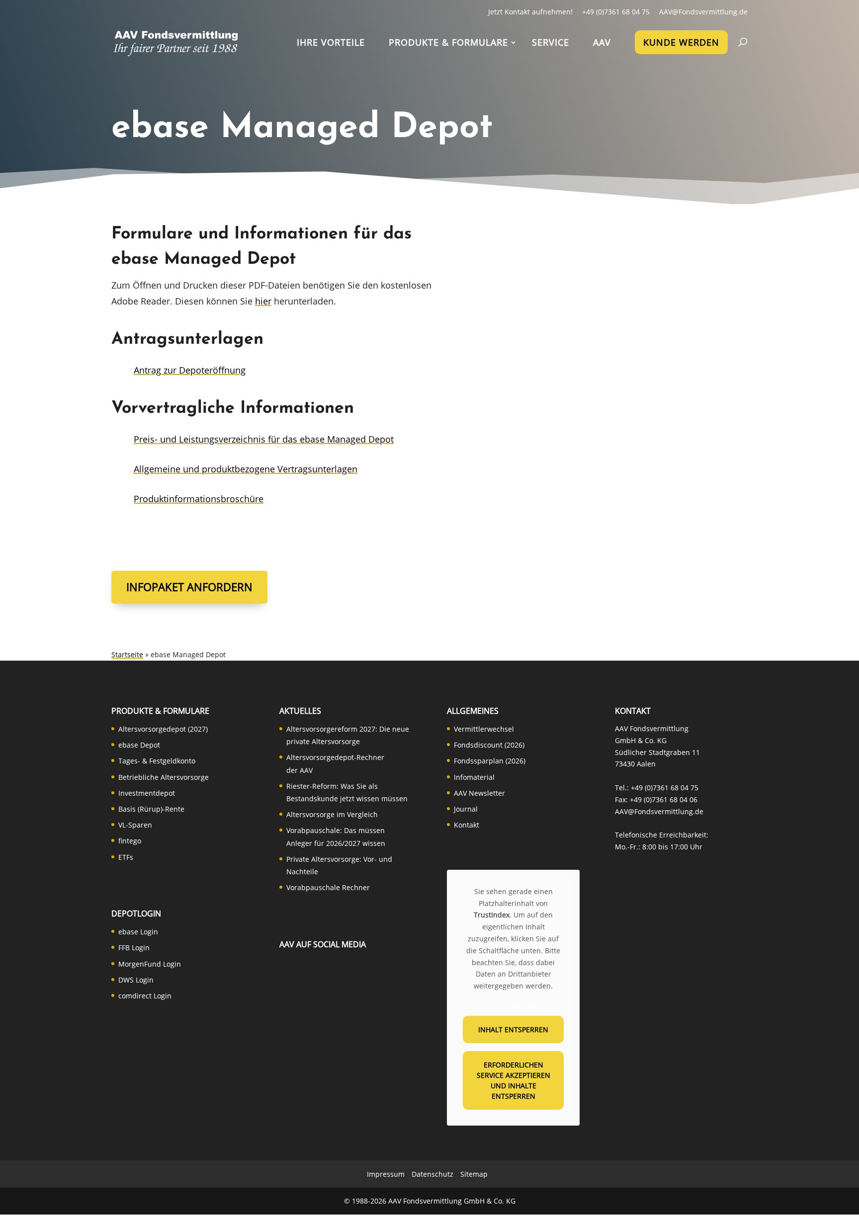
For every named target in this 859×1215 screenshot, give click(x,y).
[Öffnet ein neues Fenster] (291, 978)
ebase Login (138, 931)
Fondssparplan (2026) (489, 760)
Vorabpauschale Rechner (328, 887)
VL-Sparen (135, 825)
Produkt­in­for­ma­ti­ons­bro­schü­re (198, 499)
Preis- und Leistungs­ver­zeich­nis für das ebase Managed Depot (264, 439)
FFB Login (134, 947)
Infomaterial (474, 777)
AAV (602, 43)
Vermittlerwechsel (484, 729)
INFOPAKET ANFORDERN (189, 586)
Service (550, 43)
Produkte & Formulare (448, 43)
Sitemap (474, 1174)
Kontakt (466, 825)
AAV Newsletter (479, 793)
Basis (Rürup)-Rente (151, 809)
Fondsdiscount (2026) (489, 745)
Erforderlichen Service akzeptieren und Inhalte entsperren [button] (513, 1080)
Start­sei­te (127, 654)
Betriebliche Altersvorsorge (163, 777)
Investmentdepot (146, 793)
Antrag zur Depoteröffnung (190, 370)
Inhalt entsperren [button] (513, 1029)
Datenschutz (432, 1174)
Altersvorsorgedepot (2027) (163, 729)
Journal (466, 809)
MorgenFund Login (149, 964)
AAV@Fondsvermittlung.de (703, 11)
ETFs (125, 857)
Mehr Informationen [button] (513, 1005)
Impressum (386, 1174)
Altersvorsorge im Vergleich (332, 814)
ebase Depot (139, 745)
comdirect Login (145, 995)
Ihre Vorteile (331, 43)
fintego (129, 840)
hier (263, 301)
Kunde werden (681, 42)
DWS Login (136, 980)
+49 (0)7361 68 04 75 (616, 11)
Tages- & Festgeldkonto (156, 760)
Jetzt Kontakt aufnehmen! (530, 11)
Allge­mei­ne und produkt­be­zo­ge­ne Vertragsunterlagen (245, 469)
